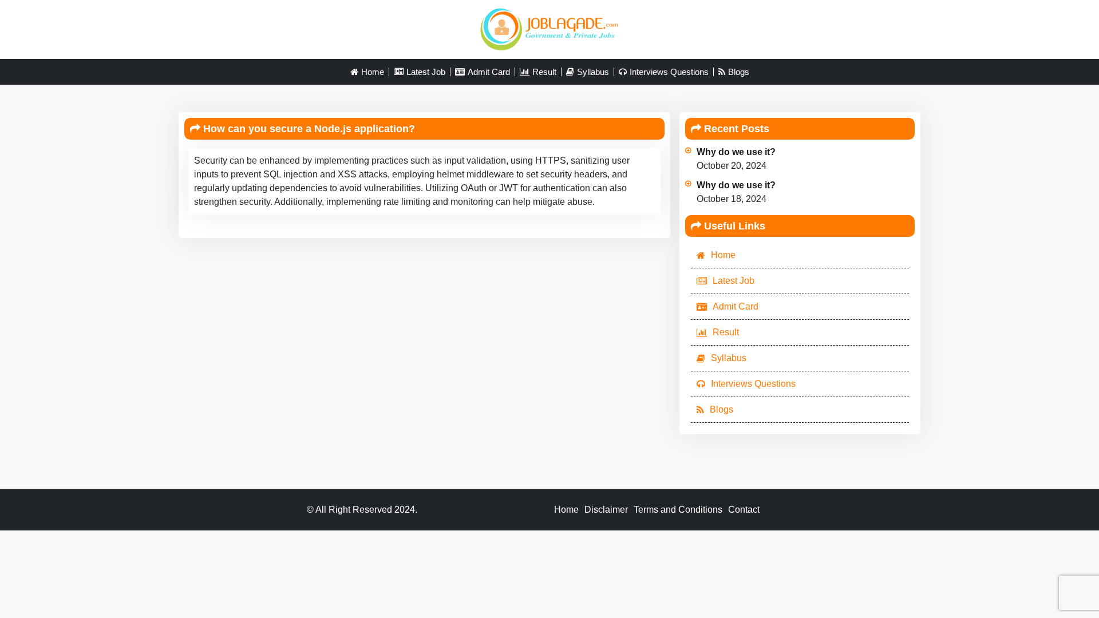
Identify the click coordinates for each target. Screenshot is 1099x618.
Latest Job (425, 72)
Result (544, 72)
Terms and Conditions (678, 509)
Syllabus (593, 72)
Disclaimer (606, 509)
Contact (744, 509)
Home (372, 72)
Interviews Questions (669, 72)
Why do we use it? (736, 152)
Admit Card (489, 72)
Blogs (738, 72)
